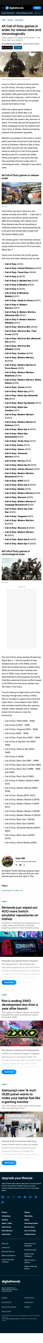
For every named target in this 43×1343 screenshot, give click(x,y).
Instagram (8, 1197)
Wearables (28, 1216)
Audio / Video (7, 1223)
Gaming (5, 1220)
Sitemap (27, 1307)
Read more (9, 982)
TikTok (25, 1197)
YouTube (19, 1197)
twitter (24, 865)
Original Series (29, 1234)
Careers (4, 1298)
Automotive (6, 1234)
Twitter (14, 1197)
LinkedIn (36, 1197)
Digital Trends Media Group (12, 1318)
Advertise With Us (8, 1251)
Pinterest (30, 1197)
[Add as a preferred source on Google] (7, 47)
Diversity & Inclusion (9, 1307)
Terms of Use (6, 1311)
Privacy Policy (29, 1298)
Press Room (28, 1302)
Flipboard (3, 1202)
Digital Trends (12, 10)
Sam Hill (6, 44)
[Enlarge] (39, 185)
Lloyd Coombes (17, 44)
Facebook (3, 1197)
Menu (3, 8)
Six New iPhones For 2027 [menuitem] (24, 13)
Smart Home (6, 1227)
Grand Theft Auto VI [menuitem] (8, 13)
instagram (16, 865)
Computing (6, 1216)
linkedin (20, 865)
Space (26, 1220)
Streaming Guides (31, 1223)
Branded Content (30, 1250)
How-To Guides (30, 1231)
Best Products (29, 1227)
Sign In (37, 8)
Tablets (27, 1212)
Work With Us (6, 1302)
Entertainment (7, 1231)
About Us (5, 1243)
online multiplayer (10, 125)
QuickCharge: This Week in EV (12, 890)
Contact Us (6, 1247)
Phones (4, 1212)
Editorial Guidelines (8, 1255)
